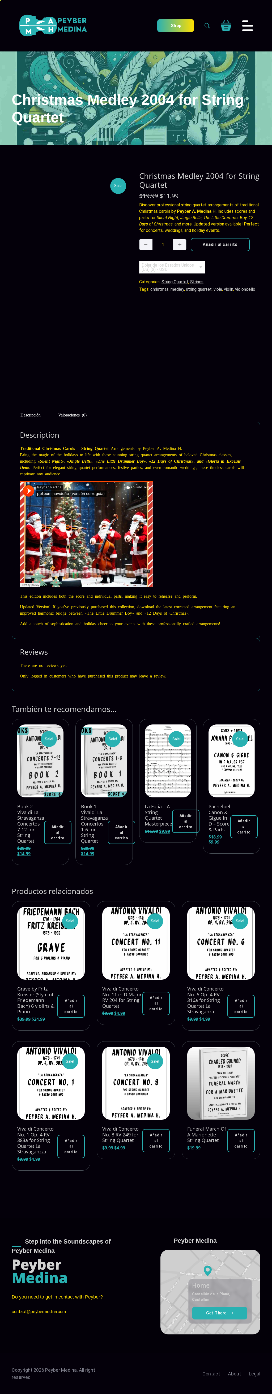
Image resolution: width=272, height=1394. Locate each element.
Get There (216, 1312)
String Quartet (175, 281)
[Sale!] (40, 760)
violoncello (245, 289)
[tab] (30, 414)
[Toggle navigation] (247, 25)
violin (228, 289)
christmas (159, 289)
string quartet (199, 289)
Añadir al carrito (220, 244)
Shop (175, 25)
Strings (196, 281)
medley (177, 289)
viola (218, 289)
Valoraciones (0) (72, 414)
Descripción (30, 414)
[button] (57, 832)
